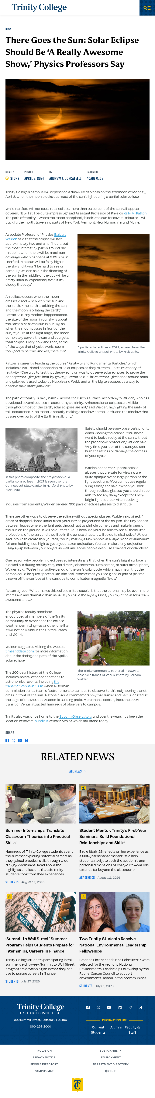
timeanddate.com (19, 651)
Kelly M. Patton (135, 213)
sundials (41, 721)
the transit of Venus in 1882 (32, 683)
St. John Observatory (75, 716)
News (8, 29)
